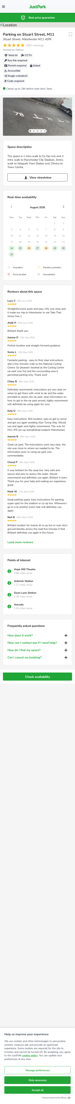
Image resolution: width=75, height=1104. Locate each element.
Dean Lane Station (25, 593)
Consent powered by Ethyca (54, 1097)
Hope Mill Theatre (24, 569)
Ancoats (19, 604)
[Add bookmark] (70, 34)
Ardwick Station (23, 581)
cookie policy (30, 1055)
